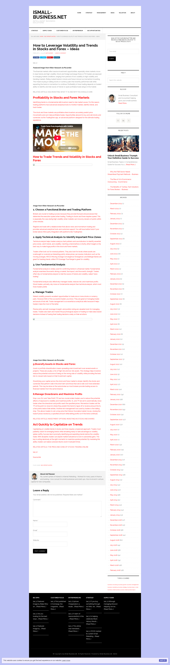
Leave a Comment (60, 53)
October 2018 (115, 530)
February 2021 (115, 394)
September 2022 (116, 299)
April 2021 (113, 384)
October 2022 (115, 294)
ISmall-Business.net (50, 15)
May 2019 (113, 495)
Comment (37, 500)
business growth (122, 584)
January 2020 (115, 455)
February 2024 (115, 214)
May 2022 (113, 319)
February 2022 (115, 334)
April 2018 (113, 560)
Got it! (163, 660)
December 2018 (116, 520)
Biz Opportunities (46, 465)
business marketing (113, 587)
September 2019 (116, 475)
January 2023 (115, 279)
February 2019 (115, 510)
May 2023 (113, 259)
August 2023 (114, 244)
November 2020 (116, 409)
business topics (131, 587)
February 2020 (115, 450)
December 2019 (116, 460)
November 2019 (116, 465)
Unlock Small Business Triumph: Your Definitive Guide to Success (123, 156)
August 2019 (114, 480)
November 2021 (116, 349)
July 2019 (113, 485)
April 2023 (113, 264)
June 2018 (113, 550)
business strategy (122, 587)
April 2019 (113, 500)
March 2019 (114, 505)
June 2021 (113, 374)
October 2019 (115, 470)
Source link (37, 457)
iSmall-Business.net (71, 654)
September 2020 (116, 420)
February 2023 (115, 274)
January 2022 (115, 339)
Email (35, 530)
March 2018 (114, 565)
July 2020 (113, 430)
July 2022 (113, 309)
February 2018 (115, 570)
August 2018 (114, 540)
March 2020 (114, 445)
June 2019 (113, 490)
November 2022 (116, 289)
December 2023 (116, 224)
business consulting (113, 584)
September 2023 (116, 239)
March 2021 (114, 389)
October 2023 (115, 234)
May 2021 (113, 379)
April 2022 (113, 324)
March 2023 (114, 269)
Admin (115, 654)
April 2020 (113, 440)
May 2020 (113, 435)
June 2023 (113, 254)
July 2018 (113, 545)
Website (36, 540)
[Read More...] (131, 164)
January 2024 (115, 219)
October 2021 (115, 354)
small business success (118, 589)
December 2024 (116, 203)
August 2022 (114, 304)
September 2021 (116, 359)
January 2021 (115, 399)
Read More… (122, 103)
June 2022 (113, 314)
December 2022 (116, 284)
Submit (111, 58)
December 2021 (116, 344)
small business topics (130, 589)
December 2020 (116, 404)
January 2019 (115, 515)
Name (35, 520)
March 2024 (114, 209)
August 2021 (114, 364)
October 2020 (115, 414)
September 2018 (116, 535)
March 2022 (114, 329)
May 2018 (113, 555)
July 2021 (113, 369)
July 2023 (113, 249)
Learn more (66, 660)
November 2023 (116, 229)
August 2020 (114, 425)
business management (133, 584)
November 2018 (116, 525)
